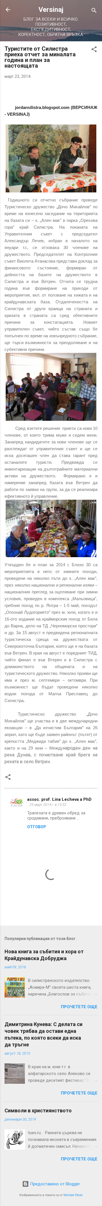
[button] (94, 50)
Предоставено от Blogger (54, 1183)
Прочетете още (79, 1006)
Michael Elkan (73, 1195)
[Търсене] (94, 11)
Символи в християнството (38, 1110)
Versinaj (51, 10)
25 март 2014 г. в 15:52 (47, 804)
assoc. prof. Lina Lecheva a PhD (59, 799)
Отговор (36, 827)
